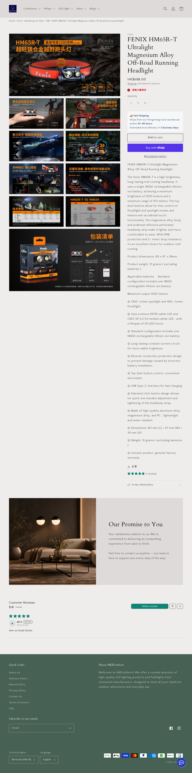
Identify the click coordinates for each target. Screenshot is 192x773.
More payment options (155, 156)
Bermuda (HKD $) (21, 759)
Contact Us (15, 696)
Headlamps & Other (34, 21)
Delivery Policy (18, 678)
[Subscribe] (70, 728)
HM (47, 21)
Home (12, 21)
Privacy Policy (17, 690)
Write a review (149, 606)
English (47, 759)
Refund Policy (17, 684)
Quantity (132, 96)
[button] (31, 8)
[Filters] (173, 606)
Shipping (132, 83)
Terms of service (19, 702)
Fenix (19, 21)
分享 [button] (134, 466)
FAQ (11, 708)
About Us (14, 672)
